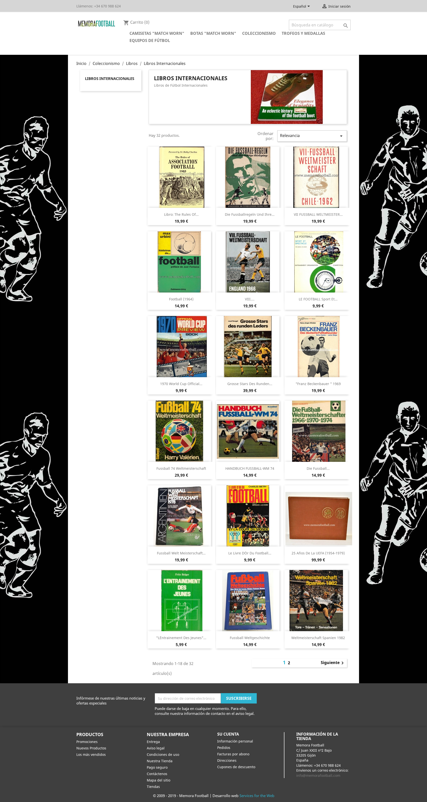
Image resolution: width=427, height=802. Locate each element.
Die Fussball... (318, 468)
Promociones (87, 741)
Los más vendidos (91, 754)
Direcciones (226, 760)
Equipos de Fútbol (149, 40)
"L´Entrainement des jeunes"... (181, 637)
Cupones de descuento (236, 766)
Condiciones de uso (163, 754)
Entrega (153, 741)
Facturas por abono (233, 754)
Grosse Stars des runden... (249, 383)
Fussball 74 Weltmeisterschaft (181, 468)
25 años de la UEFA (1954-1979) (318, 553)
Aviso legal (156, 748)
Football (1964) (181, 299)
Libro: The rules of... (181, 214)
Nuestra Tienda (159, 761)
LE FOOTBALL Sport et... (318, 299)
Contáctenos (157, 773)
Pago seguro (157, 767)
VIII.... (250, 299)
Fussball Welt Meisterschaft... (181, 553)
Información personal (235, 741)
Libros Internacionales (109, 78)
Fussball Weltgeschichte (250, 637)
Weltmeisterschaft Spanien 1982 (318, 637)
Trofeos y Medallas (303, 33)
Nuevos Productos (91, 748)
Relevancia (312, 136)
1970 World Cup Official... (181, 383)
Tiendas (153, 786)
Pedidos (223, 747)
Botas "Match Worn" (213, 33)
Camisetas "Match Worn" (156, 33)
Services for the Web (256, 795)
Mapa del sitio (158, 780)
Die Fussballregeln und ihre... (250, 214)
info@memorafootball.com (318, 775)
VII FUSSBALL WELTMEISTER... (318, 214)
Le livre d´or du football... (249, 553)
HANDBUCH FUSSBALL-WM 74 (249, 468)
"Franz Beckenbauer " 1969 (318, 383)
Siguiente (333, 663)
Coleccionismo (259, 33)
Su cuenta (228, 734)
